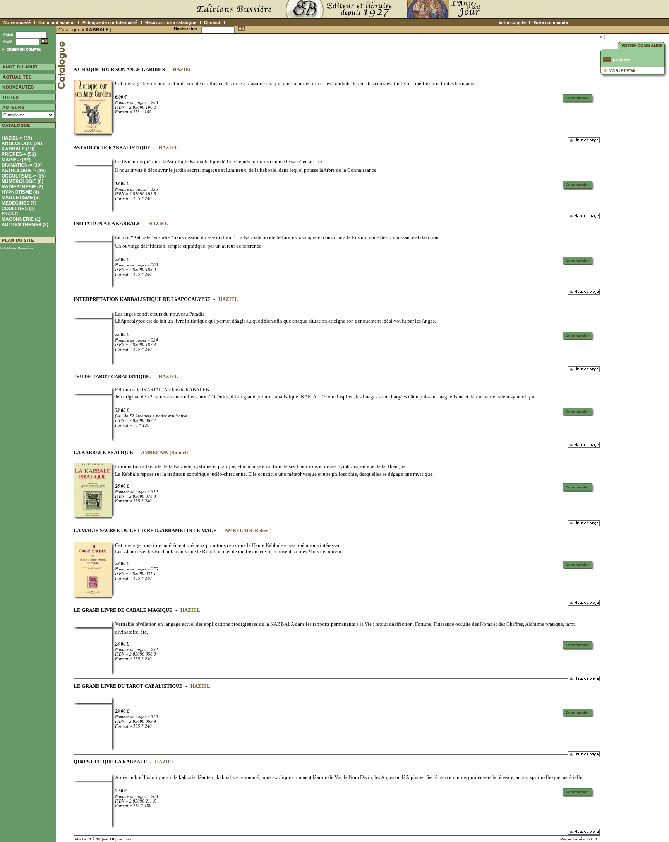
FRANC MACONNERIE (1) (21, 216)
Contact (212, 22)
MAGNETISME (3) (21, 197)
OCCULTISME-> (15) (24, 176)
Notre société (17, 22)
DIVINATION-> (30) (22, 165)
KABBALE (97, 29)
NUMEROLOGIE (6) (22, 181)
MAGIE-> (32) (16, 159)
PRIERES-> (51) (19, 154)
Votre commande (550, 22)
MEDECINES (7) (19, 203)
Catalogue (69, 29)
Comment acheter (56, 22)
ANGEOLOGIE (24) (22, 143)
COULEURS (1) (18, 208)
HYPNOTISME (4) (20, 192)
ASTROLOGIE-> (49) (24, 170)
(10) (18, 149)
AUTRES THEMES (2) (25, 224)
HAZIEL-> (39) (17, 138)
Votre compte (512, 22)
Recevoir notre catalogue (170, 22)
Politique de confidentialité (109, 22)
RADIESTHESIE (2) (22, 187)
